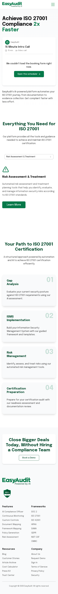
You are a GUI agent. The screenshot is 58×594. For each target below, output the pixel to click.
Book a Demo (29, 458)
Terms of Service (39, 567)
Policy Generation (10, 533)
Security (35, 575)
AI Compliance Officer (12, 512)
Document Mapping (11, 524)
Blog (4, 554)
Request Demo (38, 558)
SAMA (34, 529)
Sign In (34, 563)
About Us (35, 554)
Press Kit (6, 571)
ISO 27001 (35, 516)
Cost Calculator (10, 567)
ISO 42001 (35, 520)
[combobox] (29, 156)
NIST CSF (35, 537)
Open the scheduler (27, 74)
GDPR (33, 533)
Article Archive (9, 563)
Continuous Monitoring (13, 516)
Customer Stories (10, 558)
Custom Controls (10, 520)
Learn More (14, 205)
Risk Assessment (10, 537)
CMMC (34, 541)
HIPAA (33, 524)
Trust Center (8, 575)
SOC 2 (34, 512)
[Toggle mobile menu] (53, 4)
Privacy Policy (37, 571)
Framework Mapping (11, 529)
